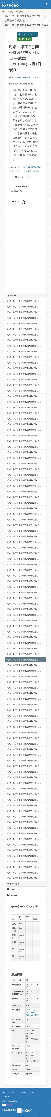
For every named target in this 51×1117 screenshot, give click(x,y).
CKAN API (6, 1097)
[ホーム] (3, 11)
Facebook (13, 895)
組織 (10, 11)
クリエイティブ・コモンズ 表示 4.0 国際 (32, 1012)
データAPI (26, 39)
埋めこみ (17, 191)
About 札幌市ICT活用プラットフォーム (18, 1092)
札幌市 (19, 11)
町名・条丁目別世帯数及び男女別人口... (26, 25)
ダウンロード (27, 34)
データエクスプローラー (25, 178)
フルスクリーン (20, 186)
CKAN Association (9, 1101)
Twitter (12, 889)
